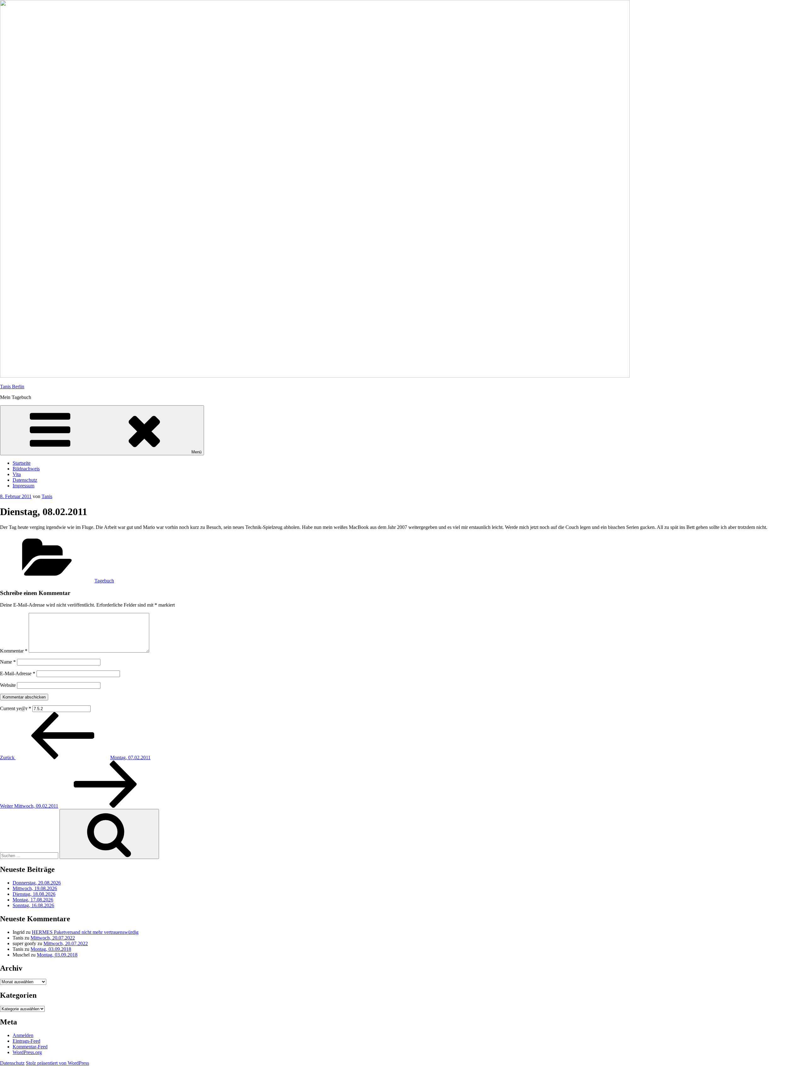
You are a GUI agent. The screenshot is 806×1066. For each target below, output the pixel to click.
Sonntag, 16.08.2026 (33, 905)
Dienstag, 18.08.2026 (34, 894)
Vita (17, 474)
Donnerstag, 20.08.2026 (37, 882)
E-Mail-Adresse (17, 673)
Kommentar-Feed (30, 1046)
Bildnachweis (26, 468)
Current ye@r (15, 708)
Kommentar (13, 651)
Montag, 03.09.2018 (51, 949)
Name (8, 662)
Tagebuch (104, 580)
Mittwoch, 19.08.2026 (35, 888)
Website (8, 685)
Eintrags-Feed (26, 1041)
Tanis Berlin (12, 386)
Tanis (47, 496)
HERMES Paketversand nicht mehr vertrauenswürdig (85, 932)
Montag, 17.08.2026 (33, 899)
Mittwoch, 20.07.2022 (53, 937)
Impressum (23, 485)
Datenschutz (25, 480)
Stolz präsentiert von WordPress (57, 1063)
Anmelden (23, 1035)
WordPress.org (27, 1052)
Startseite (22, 463)
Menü (196, 452)
